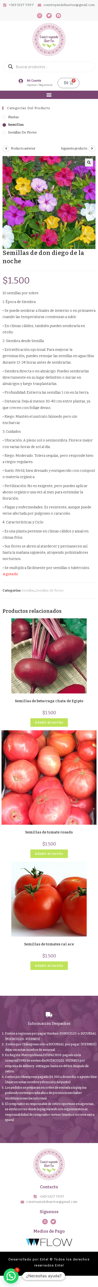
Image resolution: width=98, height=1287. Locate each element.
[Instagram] (39, 16)
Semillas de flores (22, 132)
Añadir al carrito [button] (49, 722)
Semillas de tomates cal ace (49, 944)
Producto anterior (23, 148)
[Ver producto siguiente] (91, 148)
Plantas (13, 117)
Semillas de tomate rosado (49, 832)
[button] (49, 95)
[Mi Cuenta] (21, 81)
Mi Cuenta (34, 80)
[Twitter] (49, 16)
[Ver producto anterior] (6, 148)
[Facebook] (58, 16)
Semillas (16, 124)
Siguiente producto (74, 148)
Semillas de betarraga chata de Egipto (49, 701)
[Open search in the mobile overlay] (49, 67)
